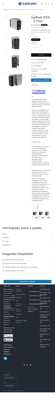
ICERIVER (10, 390)
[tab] (35, 85)
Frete (32, 27)
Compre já (41, 55)
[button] (3, 3)
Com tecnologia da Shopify (18, 390)
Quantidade (34, 42)
